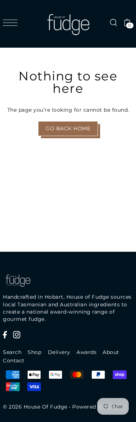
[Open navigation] (12, 22)
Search (12, 352)
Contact (14, 360)
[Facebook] (5, 334)
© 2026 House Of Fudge (35, 406)
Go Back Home (68, 128)
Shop (34, 352)
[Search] (113, 22)
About (111, 352)
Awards (86, 352)
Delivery (59, 352)
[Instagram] (16, 334)
